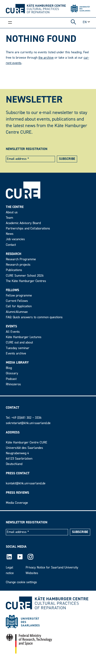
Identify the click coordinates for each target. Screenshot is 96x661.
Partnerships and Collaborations (28, 228)
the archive (46, 57)
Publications (14, 270)
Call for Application (19, 306)
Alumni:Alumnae (17, 312)
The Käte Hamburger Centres (26, 281)
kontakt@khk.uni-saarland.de (25, 483)
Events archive (16, 353)
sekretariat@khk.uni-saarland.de (28, 423)
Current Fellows (17, 301)
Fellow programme (19, 295)
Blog (9, 368)
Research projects (18, 264)
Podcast (11, 379)
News (10, 234)
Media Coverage (17, 502)
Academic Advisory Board (23, 223)
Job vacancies (15, 239)
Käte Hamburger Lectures (23, 337)
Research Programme (21, 259)
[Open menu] (10, 23)
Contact (11, 245)
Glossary (12, 373)
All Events (13, 331)
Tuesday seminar (17, 348)
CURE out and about (19, 342)
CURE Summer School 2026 (25, 275)
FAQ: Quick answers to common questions (34, 317)
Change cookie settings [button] (21, 582)
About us (12, 212)
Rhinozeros (13, 384)
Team (9, 217)
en (85, 22)
